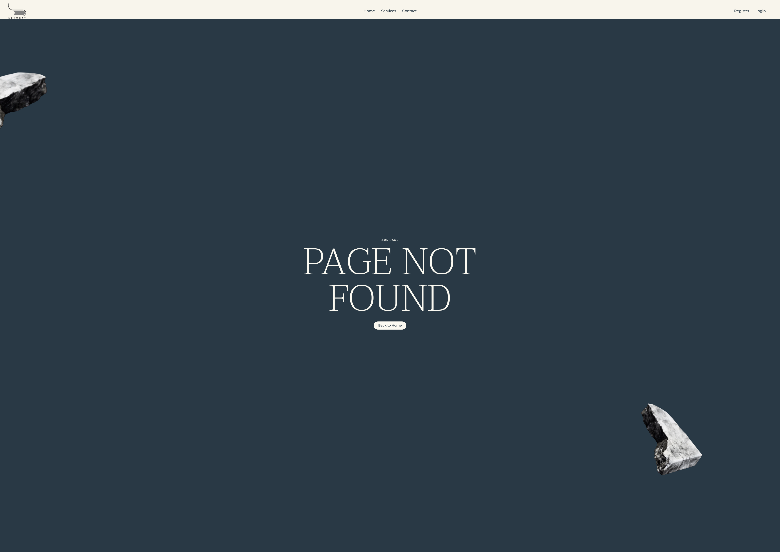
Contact (409, 11)
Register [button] (741, 11)
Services (388, 11)
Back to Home (390, 325)
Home (369, 11)
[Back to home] (17, 11)
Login (760, 11)
